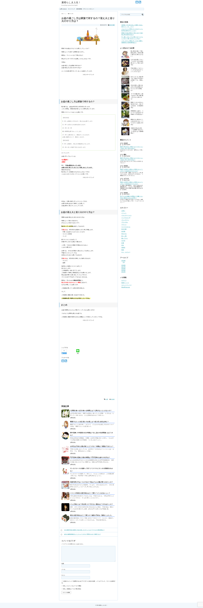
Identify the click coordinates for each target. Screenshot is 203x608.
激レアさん (124, 238)
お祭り (123, 210)
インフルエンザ (125, 217)
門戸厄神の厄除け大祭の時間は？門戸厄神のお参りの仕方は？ (90, 457)
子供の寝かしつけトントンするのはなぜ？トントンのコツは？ (137, 70)
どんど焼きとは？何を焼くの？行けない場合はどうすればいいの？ (91, 504)
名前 (62, 563)
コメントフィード (126, 285)
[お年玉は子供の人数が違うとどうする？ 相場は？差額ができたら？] (65, 449)
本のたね (123, 233)
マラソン (123, 224)
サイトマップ (71, 9)
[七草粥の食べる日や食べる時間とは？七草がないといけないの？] (65, 413)
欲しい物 (123, 236)
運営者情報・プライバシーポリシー (85, 9)
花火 (122, 245)
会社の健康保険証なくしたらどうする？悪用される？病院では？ (82, 534)
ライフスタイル (125, 227)
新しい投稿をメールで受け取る (72, 589)
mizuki (113, 399)
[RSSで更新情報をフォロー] (140, 2)
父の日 (123, 240)
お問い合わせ (63, 9)
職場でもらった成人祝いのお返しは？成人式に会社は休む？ (89, 421)
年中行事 (112, 25)
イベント (123, 213)
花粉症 (123, 247)
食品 (122, 250)
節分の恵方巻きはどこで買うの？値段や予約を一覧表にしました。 (91, 515)
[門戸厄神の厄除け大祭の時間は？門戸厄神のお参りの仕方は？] (65, 460)
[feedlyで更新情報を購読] (137, 2)
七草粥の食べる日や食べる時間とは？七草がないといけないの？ (91, 410)
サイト (63, 575)
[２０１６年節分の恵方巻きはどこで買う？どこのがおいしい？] (65, 496)
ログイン (123, 280)
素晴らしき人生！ (71, 2)
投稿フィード (125, 282)
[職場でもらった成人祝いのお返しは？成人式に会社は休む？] (65, 425)
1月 (124, 262)
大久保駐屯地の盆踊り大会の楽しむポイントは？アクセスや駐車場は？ (84, 530)
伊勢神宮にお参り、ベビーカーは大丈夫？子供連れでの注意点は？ (137, 112)
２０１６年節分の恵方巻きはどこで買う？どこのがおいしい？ (90, 493)
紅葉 (122, 243)
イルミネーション (126, 215)
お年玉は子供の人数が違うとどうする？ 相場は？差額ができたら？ (91, 446)
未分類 (123, 231)
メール (63, 569)
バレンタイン (125, 220)
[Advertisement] (88, 85)
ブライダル (124, 222)
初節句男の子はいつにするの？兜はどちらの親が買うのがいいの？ (91, 482)
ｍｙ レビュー (125, 252)
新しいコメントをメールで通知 (72, 586)
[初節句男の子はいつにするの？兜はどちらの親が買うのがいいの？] (65, 485)
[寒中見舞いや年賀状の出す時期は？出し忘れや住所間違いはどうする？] (65, 436)
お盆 (106, 399)
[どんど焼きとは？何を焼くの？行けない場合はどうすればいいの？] (65, 507)
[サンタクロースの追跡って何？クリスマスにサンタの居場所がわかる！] (65, 471)
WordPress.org (125, 287)
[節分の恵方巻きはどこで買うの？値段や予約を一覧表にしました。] (65, 518)
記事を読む (73, 417)
